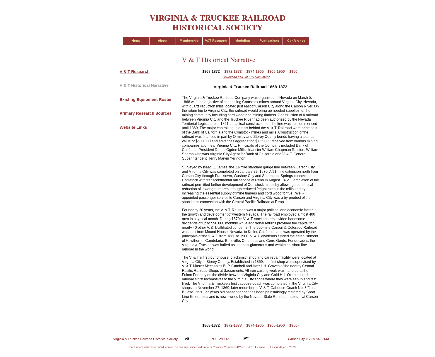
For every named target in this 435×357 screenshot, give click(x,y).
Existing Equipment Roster (146, 99)
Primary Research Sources (146, 113)
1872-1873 (233, 71)
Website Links (133, 127)
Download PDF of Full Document (246, 77)
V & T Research (135, 71)
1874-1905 (255, 71)
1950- (294, 71)
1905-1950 (276, 71)
